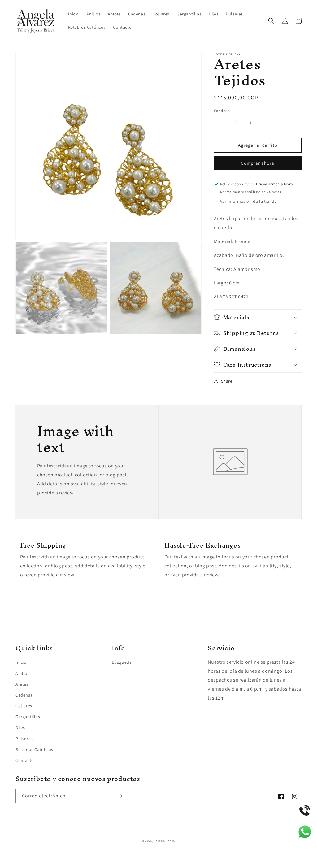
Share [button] (226, 381)
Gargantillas (27, 716)
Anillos (22, 673)
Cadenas (24, 695)
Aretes (21, 684)
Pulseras (24, 738)
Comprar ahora (257, 163)
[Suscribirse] (120, 796)
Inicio (21, 662)
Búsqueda (122, 662)
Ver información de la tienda (248, 201)
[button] (271, 21)
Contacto (24, 760)
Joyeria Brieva (164, 841)
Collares (23, 706)
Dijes (20, 727)
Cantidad (222, 110)
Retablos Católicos (34, 749)
